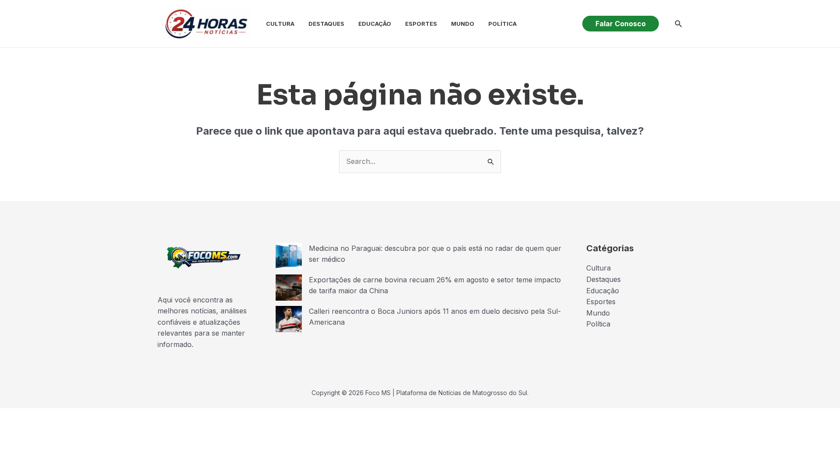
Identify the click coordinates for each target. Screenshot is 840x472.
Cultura (280, 23)
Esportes (421, 23)
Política (502, 23)
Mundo (462, 23)
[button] (620, 23)
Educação (374, 23)
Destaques (326, 23)
